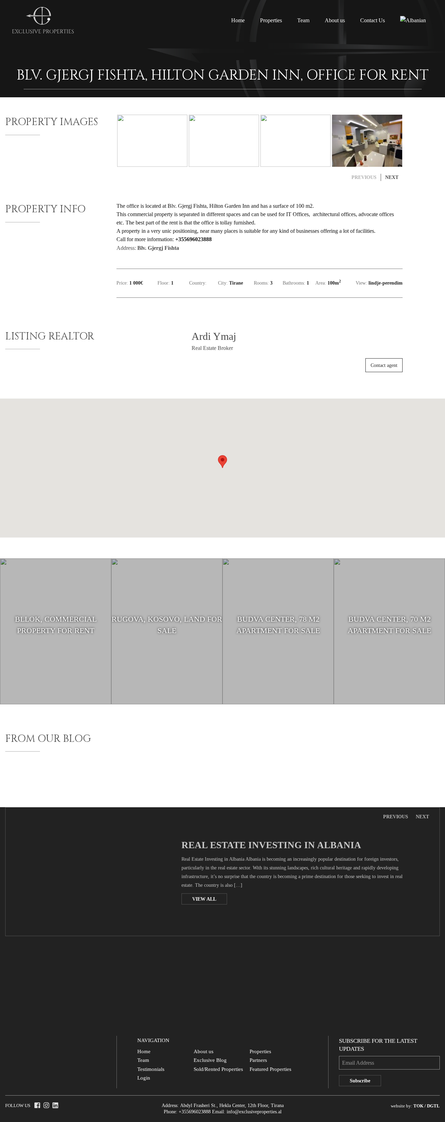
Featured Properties (270, 1069)
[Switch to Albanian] (413, 20)
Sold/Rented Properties (218, 1069)
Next (422, 816)
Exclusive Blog (210, 1060)
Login (143, 1078)
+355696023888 (195, 1111)
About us (335, 20)
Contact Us (372, 20)
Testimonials (150, 1069)
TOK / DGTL (426, 1105)
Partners (258, 1060)
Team (303, 20)
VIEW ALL (204, 899)
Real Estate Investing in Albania (271, 845)
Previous (395, 816)
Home (238, 20)
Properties (271, 20)
